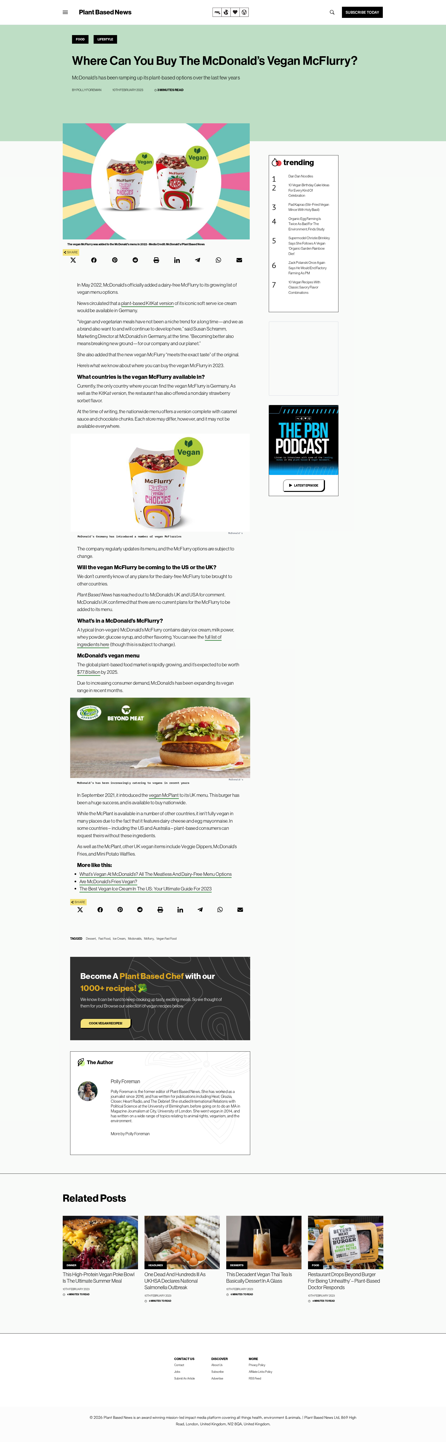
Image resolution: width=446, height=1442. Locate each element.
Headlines (155, 1265)
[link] (230, 12)
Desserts (236, 1265)
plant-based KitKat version (147, 303)
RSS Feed (255, 1378)
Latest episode (306, 485)
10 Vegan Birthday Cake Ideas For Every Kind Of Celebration (309, 190)
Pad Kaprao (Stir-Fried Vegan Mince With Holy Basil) (309, 207)
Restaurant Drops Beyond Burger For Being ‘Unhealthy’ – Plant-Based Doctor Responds (344, 1281)
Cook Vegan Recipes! (105, 1023)
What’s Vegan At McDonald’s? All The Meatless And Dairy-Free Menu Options (155, 874)
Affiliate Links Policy (260, 1371)
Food (80, 39)
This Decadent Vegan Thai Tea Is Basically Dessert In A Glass (259, 1277)
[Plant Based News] (65, 12)
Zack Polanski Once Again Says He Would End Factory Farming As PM (308, 267)
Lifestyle (105, 39)
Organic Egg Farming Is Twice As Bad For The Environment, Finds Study (307, 223)
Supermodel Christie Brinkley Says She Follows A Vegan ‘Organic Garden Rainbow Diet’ (309, 246)
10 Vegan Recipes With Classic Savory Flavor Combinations (304, 287)
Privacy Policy (257, 1365)
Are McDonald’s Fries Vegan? (108, 881)
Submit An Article (184, 1378)
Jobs (177, 1371)
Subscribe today (362, 12)
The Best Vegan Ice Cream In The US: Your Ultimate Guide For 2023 (145, 889)
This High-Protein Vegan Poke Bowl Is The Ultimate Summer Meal (98, 1277)
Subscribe (217, 1371)
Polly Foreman (88, 90)
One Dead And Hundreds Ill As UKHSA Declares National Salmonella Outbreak (175, 1281)
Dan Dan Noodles (301, 176)
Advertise (217, 1378)
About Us (217, 1365)
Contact (179, 1365)
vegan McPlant (164, 795)
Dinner (71, 1265)
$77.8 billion (88, 672)
